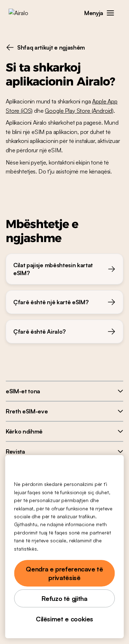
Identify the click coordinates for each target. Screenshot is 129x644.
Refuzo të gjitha (64, 598)
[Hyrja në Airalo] (23, 13)
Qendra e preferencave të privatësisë (64, 573)
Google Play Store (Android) (79, 110)
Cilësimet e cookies (64, 619)
